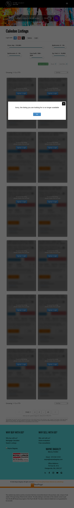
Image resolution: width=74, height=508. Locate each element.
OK (37, 114)
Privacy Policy (38, 482)
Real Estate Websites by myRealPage (53, 482)
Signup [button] (30, 38)
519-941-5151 (12, 123)
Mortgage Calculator (12, 440)
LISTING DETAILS (13, 168)
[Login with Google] (19, 39)
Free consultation (44, 443)
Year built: (35, 54)
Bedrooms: (58, 45)
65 (48, 412)
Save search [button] (42, 64)
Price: (14, 45)
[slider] (8, 47)
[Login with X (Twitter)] (23, 39)
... (43, 412)
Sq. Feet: (59, 53)
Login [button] (36, 38)
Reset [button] (52, 64)
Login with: (9, 38)
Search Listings (11, 443)
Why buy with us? (12, 438)
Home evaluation (44, 440)
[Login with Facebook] (15, 39)
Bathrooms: (14, 53)
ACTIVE (51, 13)
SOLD (59, 13)
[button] (45, 473)
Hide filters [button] (62, 64)
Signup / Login (21, 93)
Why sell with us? (44, 438)
